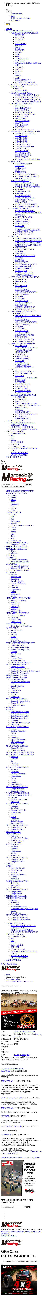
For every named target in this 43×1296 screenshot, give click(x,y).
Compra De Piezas (18, 667)
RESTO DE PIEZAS (23, 269)
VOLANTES (20, 168)
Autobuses (15, 902)
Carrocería (14, 585)
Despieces (14, 883)
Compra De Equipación (19, 673)
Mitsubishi (14, 504)
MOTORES (20, 106)
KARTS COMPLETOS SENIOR (28, 245)
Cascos (13, 656)
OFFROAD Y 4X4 (22, 153)
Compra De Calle (17, 703)
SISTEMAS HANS (22, 196)
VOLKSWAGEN (22, 59)
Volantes (14, 635)
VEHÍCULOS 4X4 (13, 834)
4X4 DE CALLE (22, 352)
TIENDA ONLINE (13, 457)
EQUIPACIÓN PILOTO (25, 335)
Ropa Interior (16, 654)
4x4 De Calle (16, 842)
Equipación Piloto (17, 823)
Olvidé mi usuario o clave (20, 18)
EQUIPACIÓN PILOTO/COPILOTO (20, 643)
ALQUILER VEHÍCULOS (16, 547)
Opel (12, 519)
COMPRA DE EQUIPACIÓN (27, 206)
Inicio (8, 975)
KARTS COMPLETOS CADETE (28, 241)
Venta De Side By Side (19, 838)
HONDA (18, 71)
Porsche (13, 508)
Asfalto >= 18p (16, 611)
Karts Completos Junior (19, 716)
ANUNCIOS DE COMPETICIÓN (19, 31)
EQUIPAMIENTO (22, 384)
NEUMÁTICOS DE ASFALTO (18, 598)
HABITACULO (12, 628)
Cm (12, 761)
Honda (13, 532)
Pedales (13, 637)
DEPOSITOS (20, 119)
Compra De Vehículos (19, 917)
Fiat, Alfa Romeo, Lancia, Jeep (22, 525)
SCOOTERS (20, 380)
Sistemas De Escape (18, 583)
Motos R (14, 872)
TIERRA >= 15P (21, 151)
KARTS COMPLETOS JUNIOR (28, 243)
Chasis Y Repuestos (18, 731)
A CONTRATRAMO (19, 455)
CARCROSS (20, 313)
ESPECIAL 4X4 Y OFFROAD (23, 343)
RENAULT (19, 39)
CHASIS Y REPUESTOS (25, 256)
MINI (17, 74)
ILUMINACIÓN (21, 125)
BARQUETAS (21, 279)
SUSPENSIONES (22, 121)
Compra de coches (13, 979)
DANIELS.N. (6, 1134)
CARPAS (19, 410)
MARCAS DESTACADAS (16, 493)
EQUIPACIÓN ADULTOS (26, 264)
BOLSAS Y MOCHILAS (25, 198)
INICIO (9, 29)
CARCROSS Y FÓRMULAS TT (23, 311)
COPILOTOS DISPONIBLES (27, 95)
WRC (13, 436)
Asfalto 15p (15, 605)
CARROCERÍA (21, 116)
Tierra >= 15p (16, 620)
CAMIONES (20, 397)
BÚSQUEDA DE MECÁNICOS (28, 101)
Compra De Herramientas (20, 919)
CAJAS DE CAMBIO (24, 112)
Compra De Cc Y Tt (18, 827)
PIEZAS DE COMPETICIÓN (22, 104)
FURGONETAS (21, 401)
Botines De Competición (20, 650)
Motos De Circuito (18, 868)
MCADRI (5, 1116)
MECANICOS (11, 564)
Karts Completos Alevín (20, 712)
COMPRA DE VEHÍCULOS (26, 414)
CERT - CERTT (17, 442)
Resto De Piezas (17, 744)
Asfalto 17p (15, 609)
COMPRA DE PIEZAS (24, 129)
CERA (13, 440)
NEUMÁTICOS (21, 228)
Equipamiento (16, 885)
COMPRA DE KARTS (24, 273)
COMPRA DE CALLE (24, 232)
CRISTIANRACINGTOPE (24, 1032)
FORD (18, 48)
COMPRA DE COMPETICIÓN (27, 230)
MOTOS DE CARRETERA (26, 378)
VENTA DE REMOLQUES (26, 403)
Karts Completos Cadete (20, 714)
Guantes (14, 652)
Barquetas (14, 757)
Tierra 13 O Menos (18, 615)
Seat (12, 517)
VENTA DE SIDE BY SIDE (26, 348)
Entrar (13, 16)
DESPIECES (20, 382)
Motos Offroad (16, 870)
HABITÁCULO (17, 161)
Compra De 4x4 (17, 859)
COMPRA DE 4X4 (22, 365)
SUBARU (19, 46)
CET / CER (15, 444)
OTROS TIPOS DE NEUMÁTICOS (23, 156)
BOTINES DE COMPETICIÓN (27, 187)
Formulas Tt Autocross (19, 799)
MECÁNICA (20, 288)
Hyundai (14, 523)
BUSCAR (27, 484)
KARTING (15, 236)
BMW (17, 41)
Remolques (15, 725)
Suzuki (13, 530)
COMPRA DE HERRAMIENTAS (22, 417)
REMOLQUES (21, 271)
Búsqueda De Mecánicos (20, 568)
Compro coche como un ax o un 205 (19, 981)
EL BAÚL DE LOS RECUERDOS (24, 429)
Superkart (14, 720)
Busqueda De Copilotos (20, 562)
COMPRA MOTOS (23, 391)
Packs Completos (17, 645)
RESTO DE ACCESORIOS (26, 174)
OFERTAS (19, 89)
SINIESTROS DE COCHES (22, 427)
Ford (12, 506)
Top (28, 1055)
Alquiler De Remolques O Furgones (24, 909)
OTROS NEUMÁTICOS (15, 624)
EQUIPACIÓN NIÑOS (24, 266)
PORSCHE (19, 50)
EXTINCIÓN (20, 172)
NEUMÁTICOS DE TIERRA (17, 613)
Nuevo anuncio (16, 14)
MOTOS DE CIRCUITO (25, 371)
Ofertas (13, 551)
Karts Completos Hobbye (20, 722)
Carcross (14, 797)
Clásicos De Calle (17, 680)
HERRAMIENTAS (22, 412)
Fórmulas (14, 759)
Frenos (13, 592)
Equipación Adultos (18, 739)
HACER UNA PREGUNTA (12, 1069)
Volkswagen (15, 521)
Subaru (13, 515)
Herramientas (16, 913)
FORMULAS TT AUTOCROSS (28, 316)
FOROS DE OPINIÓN (15, 431)
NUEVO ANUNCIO (9, 964)
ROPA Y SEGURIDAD (20, 181)
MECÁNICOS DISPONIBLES (27, 99)
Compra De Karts (17, 748)
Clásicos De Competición (20, 682)
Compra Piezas (16, 894)
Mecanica (14, 729)
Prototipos (14, 763)
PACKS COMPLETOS (24, 183)
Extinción (14, 639)
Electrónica (15, 579)
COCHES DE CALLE (14, 421)
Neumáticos (15, 697)
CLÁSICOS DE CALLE (25, 211)
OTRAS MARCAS (22, 80)
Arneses (14, 632)
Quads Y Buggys (17, 840)
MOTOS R (19, 376)
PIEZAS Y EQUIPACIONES (17, 727)
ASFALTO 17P (21, 142)
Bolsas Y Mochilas (18, 660)
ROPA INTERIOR (22, 191)
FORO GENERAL (18, 433)
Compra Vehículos (17, 789)
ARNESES (19, 166)
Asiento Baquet (16, 630)
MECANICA (20, 254)
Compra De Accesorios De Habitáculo (25, 671)
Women (23, 1055)
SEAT (17, 54)
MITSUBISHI (20, 44)
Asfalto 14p (15, 602)
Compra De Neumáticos (20, 669)
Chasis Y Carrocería (18, 774)
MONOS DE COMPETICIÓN (27, 185)
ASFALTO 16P (21, 140)
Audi (12, 538)
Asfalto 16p (15, 607)
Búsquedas (15, 553)
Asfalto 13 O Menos (18, 600)
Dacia (13, 536)
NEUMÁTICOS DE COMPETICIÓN (25, 131)
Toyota (13, 527)
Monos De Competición (20, 647)
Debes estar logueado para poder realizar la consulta (20, 1157)
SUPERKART (21, 247)
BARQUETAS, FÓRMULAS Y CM (20, 752)
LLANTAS (19, 127)
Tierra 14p (14, 617)
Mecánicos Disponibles (19, 566)
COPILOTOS (11, 557)
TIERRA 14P (20, 149)
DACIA (18, 76)
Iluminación (15, 594)
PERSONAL (11, 555)
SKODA (18, 52)
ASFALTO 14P (21, 136)
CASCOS (19, 194)
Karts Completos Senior (20, 718)
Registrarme (15, 20)
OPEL (17, 56)
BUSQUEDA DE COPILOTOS (27, 97)
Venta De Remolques (19, 907)
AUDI (17, 78)
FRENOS (19, 123)
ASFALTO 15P (21, 138)
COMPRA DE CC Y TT (24, 339)
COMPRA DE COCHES (25, 82)
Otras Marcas (16, 540)
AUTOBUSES (21, 399)
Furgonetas (15, 904)
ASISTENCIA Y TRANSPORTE (23, 395)
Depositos (14, 587)
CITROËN (19, 37)
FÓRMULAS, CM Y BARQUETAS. (25, 277)
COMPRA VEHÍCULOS (25, 307)
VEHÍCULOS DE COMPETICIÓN (24, 33)
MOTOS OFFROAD (23, 373)
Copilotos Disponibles (19, 560)
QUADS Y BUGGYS (23, 350)
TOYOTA (19, 67)
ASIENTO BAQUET (23, 164)
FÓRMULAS (20, 281)
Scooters (14, 877)
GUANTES (19, 189)
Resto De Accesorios (18, 641)
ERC (12, 438)
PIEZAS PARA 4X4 (14, 844)
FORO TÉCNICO (18, 446)
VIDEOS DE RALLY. (19, 453)
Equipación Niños (17, 742)
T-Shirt (16, 1055)
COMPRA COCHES (19, 425)
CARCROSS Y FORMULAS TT (19, 795)
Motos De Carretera (18, 874)
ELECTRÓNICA (22, 110)
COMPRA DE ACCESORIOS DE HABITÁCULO (27, 177)
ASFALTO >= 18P (22, 144)
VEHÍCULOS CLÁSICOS (16, 675)
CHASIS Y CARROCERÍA (26, 292)
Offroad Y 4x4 (16, 622)
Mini (12, 534)
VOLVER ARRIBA (9, 1236)
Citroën (13, 497)
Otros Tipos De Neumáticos (21, 626)
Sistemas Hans (16, 658)
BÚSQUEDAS (21, 91)
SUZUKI (18, 69)
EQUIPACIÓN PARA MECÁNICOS (24, 201)
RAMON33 (5, 1071)
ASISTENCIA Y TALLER (16, 896)
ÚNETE (27, 1207)
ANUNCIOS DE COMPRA (17, 542)
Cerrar (9, 11)
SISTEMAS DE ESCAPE (25, 114)
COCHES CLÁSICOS (19, 209)
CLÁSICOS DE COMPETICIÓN (28, 213)
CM (16, 283)
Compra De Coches (18, 545)
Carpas (13, 911)
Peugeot (14, 495)
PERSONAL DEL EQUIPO (21, 93)
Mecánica (14, 769)
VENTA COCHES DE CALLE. (23, 423)
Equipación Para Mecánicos (21, 662)
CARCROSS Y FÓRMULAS (17, 793)
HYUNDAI (19, 61)
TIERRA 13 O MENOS (24, 146)
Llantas (13, 596)
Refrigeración (16, 577)
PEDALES (19, 170)
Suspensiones (16, 590)
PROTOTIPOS (21, 286)
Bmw (13, 502)
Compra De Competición (20, 701)
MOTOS (14, 369)
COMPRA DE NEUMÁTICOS (27, 159)
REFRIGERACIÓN (23, 108)
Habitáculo (15, 692)
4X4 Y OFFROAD (13, 832)
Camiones (14, 900)
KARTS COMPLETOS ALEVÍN (28, 239)
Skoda (13, 510)
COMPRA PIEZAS (22, 393)
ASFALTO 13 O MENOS (25, 134)
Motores (14, 575)
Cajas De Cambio (17, 581)
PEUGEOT (19, 35)
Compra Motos (16, 892)
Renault (13, 500)
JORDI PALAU (7, 1081)
